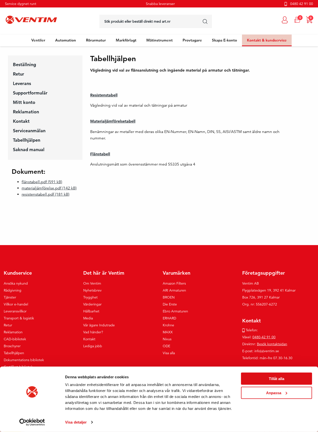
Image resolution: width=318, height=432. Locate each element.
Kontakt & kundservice (267, 40)
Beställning (24, 64)
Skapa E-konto (224, 40)
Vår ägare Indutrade (99, 325)
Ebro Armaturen (175, 311)
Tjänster (10, 297)
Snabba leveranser (160, 3)
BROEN (169, 297)
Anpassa (273, 392)
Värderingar (92, 304)
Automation (65, 40)
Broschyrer (12, 346)
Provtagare (192, 40)
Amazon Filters (174, 283)
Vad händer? (93, 332)
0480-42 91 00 (264, 337)
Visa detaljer (76, 422)
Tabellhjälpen (26, 140)
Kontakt (21, 121)
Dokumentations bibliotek (24, 360)
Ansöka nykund (16, 283)
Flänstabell (100, 154)
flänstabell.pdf (42, 181)
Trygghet (90, 297)
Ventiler (38, 40)
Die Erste (170, 304)
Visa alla (169, 353)
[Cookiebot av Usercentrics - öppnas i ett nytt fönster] (32, 422)
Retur (18, 74)
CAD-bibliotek (15, 339)
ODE (166, 346)
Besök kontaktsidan (272, 344)
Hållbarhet (91, 311)
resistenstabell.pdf (45, 194)
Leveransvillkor (15, 311)
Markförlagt (126, 40)
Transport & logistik (19, 318)
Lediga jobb (92, 346)
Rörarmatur (96, 40)
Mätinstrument (159, 40)
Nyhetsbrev (92, 290)
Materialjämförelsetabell (112, 121)
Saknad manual (28, 149)
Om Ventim (92, 283)
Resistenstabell (104, 95)
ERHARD (169, 318)
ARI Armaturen (174, 290)
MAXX (168, 332)
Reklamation (26, 112)
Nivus (167, 339)
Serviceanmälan (29, 130)
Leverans (22, 83)
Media (88, 318)
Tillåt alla (276, 379)
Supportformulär (30, 93)
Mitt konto (24, 102)
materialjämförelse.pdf (49, 188)
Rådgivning (12, 290)
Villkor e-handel (16, 304)
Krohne (168, 325)
